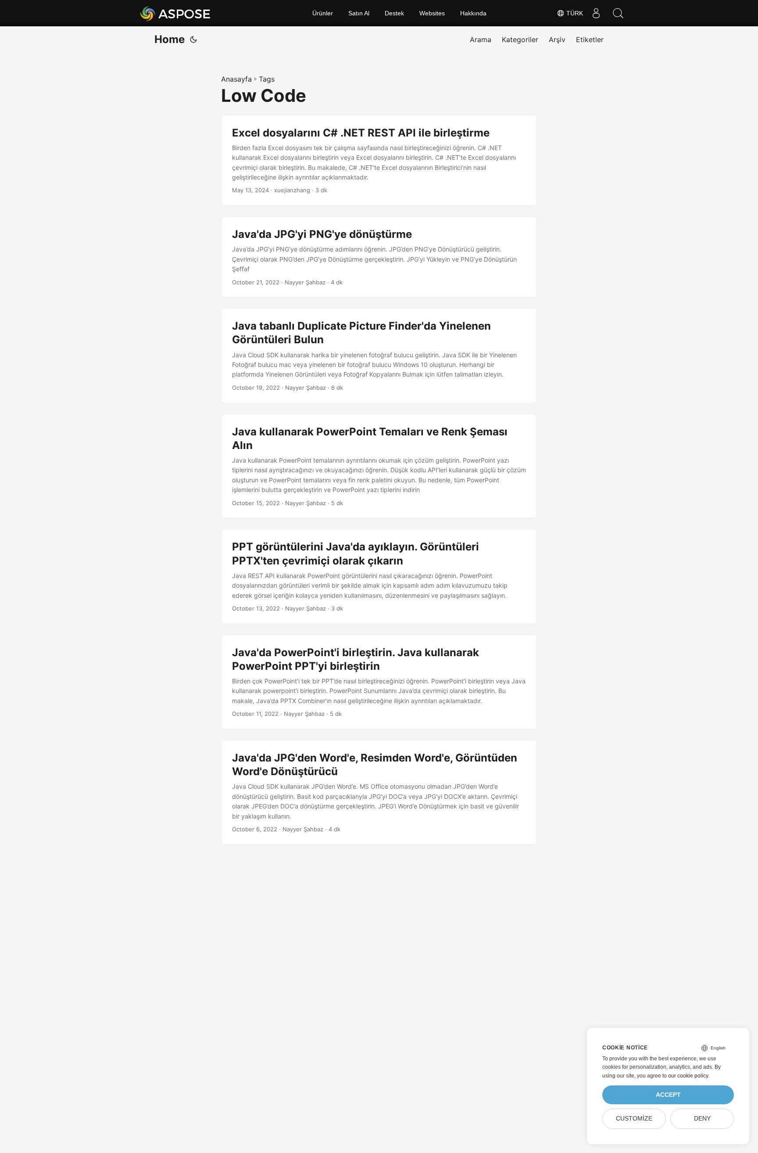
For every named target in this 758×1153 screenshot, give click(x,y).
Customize (634, 1118)
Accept (668, 1095)
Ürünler (322, 13)
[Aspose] (175, 13)
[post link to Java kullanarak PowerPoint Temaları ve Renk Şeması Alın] (379, 466)
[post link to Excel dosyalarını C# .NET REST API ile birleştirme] (379, 160)
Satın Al (358, 13)
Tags (267, 79)
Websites (432, 13)
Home (169, 39)
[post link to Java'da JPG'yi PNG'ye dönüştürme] (379, 257)
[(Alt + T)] (193, 39)
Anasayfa (236, 79)
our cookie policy (688, 1076)
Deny (702, 1118)
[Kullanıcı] (596, 13)
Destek (394, 13)
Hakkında (473, 13)
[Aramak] (618, 13)
